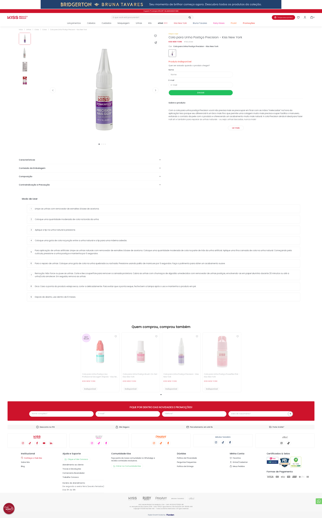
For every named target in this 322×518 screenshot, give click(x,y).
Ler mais (236, 128)
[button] (172, 53)
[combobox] (152, 17)
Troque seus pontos (285, 17)
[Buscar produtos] (190, 17)
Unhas (28, 29)
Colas (37, 29)
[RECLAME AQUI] (297, 462)
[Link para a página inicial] (21, 29)
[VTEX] (273, 462)
